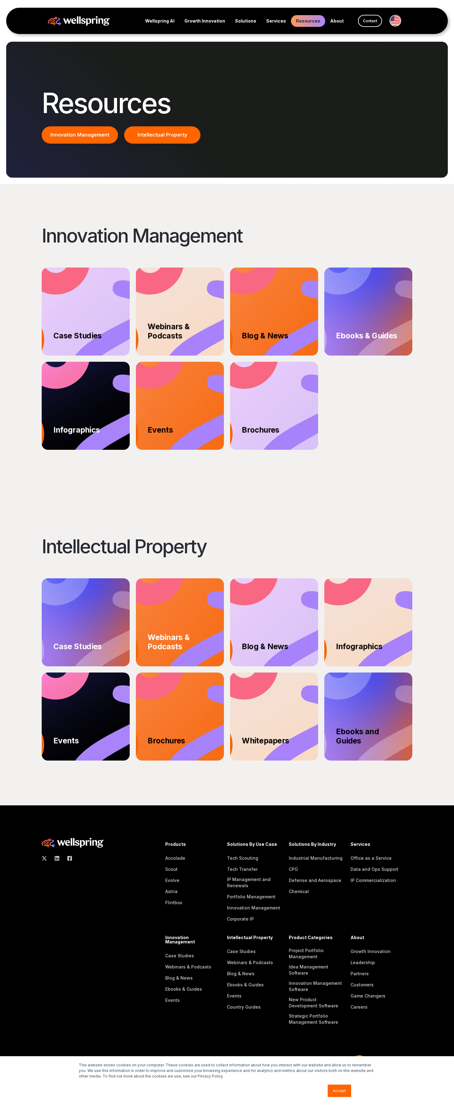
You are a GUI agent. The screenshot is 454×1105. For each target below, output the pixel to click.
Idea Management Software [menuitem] (308, 970)
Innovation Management (79, 135)
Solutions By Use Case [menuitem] (252, 844)
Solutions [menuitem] (245, 20)
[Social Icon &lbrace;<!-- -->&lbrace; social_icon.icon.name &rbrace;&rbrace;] (46, 858)
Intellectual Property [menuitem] (250, 937)
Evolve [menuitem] (172, 880)
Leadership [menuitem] (363, 962)
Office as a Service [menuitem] (371, 858)
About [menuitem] (337, 20)
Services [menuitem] (276, 20)
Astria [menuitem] (171, 891)
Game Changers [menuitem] (368, 995)
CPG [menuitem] (293, 869)
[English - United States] (397, 21)
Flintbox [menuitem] (173, 902)
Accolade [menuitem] (175, 858)
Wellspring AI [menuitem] (159, 20)
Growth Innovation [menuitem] (204, 20)
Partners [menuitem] (360, 973)
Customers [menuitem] (362, 984)
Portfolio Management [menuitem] (251, 896)
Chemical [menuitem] (299, 891)
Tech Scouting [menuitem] (242, 858)
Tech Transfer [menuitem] (242, 869)
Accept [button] (339, 1090)
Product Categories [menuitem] (311, 937)
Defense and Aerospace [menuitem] (315, 880)
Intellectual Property (162, 135)
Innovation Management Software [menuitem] (315, 986)
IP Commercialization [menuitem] (373, 880)
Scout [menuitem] (171, 869)
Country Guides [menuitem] (244, 1007)
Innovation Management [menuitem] (253, 907)
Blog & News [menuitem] (179, 978)
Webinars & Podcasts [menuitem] (188, 966)
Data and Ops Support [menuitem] (374, 869)
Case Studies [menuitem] (179, 955)
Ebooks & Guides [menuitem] (183, 989)
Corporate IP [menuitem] (240, 919)
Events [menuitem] (172, 1000)
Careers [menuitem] (359, 1007)
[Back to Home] (79, 20)
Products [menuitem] (175, 844)
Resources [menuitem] (308, 20)
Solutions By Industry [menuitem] (312, 844)
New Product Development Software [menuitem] (313, 1002)
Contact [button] (370, 21)
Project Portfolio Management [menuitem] (306, 953)
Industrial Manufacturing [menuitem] (316, 858)
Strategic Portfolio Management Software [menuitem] (313, 1019)
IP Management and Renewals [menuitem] (249, 882)
